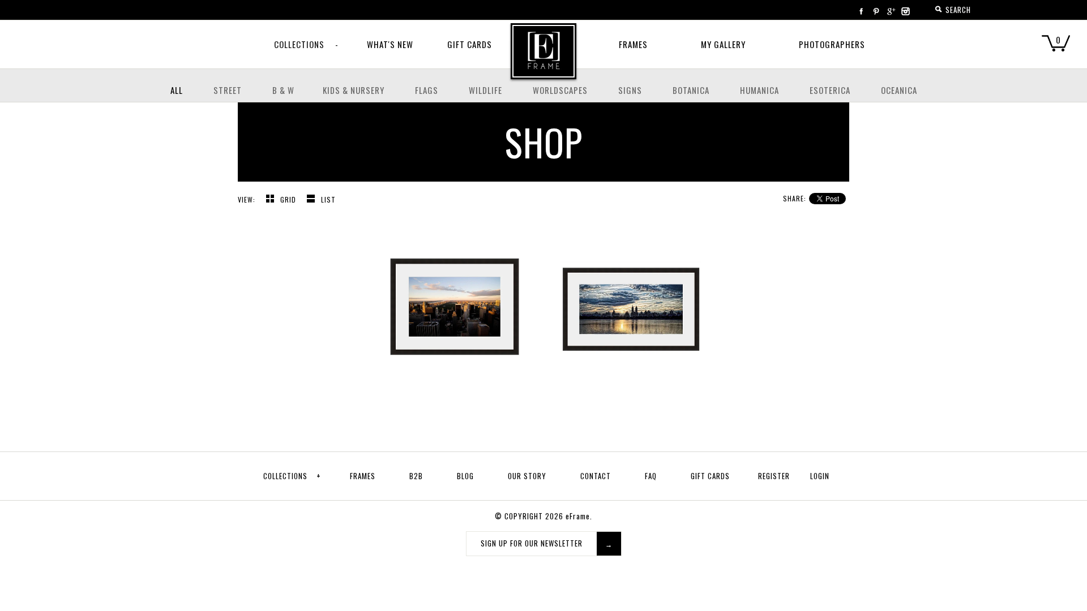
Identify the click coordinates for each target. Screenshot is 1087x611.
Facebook (861, 11)
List (328, 199)
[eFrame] (543, 58)
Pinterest (876, 11)
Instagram (905, 11)
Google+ (890, 11)
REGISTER (774, 475)
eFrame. (579, 516)
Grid (289, 199)
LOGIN (819, 475)
